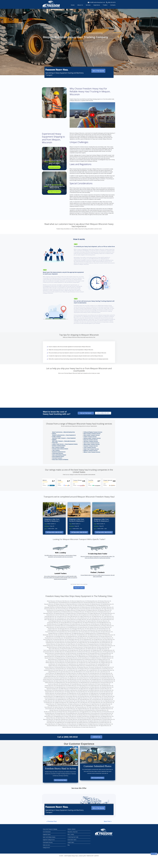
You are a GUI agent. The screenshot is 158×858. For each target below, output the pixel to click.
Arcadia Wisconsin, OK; (106, 721)
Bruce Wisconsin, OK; (97, 713)
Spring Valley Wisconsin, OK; (67, 622)
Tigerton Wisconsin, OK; (85, 616)
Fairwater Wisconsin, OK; (95, 691)
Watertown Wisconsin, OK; (93, 612)
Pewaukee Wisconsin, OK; (73, 636)
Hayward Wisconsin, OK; (61, 682)
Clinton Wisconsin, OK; (74, 699)
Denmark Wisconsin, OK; (49, 696)
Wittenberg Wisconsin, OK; (93, 601)
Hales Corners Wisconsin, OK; (62, 681)
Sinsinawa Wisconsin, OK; (62, 619)
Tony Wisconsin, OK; (61, 618)
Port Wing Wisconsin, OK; (87, 639)
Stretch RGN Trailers (72, 839)
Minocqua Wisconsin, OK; (98, 651)
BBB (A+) (45, 480)
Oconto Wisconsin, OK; (61, 641)
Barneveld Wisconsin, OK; (96, 715)
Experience (97, 5)
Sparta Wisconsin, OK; (82, 621)
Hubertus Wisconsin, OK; (74, 675)
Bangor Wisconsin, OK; (73, 715)
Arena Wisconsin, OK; (51, 722)
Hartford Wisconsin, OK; (98, 681)
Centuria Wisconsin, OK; (50, 708)
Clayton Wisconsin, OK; (97, 708)
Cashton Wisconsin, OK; (59, 707)
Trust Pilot (90, 480)
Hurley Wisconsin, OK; (96, 675)
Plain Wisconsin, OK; (60, 638)
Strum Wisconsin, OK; (88, 624)
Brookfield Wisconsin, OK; (73, 713)
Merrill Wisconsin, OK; (61, 661)
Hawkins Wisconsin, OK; (50, 682)
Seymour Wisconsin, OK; (95, 627)
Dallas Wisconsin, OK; (96, 693)
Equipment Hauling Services (58, 451)
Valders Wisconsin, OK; (75, 608)
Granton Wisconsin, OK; (48, 679)
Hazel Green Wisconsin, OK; (73, 682)
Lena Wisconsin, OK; (83, 662)
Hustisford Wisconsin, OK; (107, 675)
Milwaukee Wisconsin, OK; (73, 651)
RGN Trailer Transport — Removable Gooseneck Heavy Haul (63, 441)
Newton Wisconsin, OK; (93, 648)
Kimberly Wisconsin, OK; (49, 670)
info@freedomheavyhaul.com (97, 2)
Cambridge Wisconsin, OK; (54, 705)
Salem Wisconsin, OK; (51, 627)
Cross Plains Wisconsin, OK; (96, 702)
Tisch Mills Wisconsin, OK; (97, 616)
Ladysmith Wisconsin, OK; (54, 671)
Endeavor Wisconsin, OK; (72, 691)
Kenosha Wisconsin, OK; (62, 668)
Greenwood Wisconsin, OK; (49, 681)
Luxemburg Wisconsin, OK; (103, 664)
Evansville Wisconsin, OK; (83, 691)
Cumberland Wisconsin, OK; (62, 704)
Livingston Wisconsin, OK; (106, 662)
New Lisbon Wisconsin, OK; (105, 647)
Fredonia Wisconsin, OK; (84, 685)
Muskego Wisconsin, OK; (105, 655)
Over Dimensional (46, 831)
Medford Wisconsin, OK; (97, 658)
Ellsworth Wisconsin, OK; (96, 690)
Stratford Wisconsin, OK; (76, 624)
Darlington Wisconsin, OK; (107, 693)
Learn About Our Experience (54, 191)
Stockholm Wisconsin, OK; (53, 624)
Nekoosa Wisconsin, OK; (85, 645)
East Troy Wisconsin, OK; (95, 698)
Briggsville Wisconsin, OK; (87, 711)
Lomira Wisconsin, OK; (63, 664)
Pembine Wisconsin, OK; (109, 635)
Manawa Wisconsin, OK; (65, 665)
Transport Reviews (77, 480)
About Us (80, 5)
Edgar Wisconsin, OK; (85, 688)
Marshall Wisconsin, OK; (95, 656)
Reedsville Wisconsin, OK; (104, 633)
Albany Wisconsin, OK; (95, 725)
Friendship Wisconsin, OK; (107, 685)
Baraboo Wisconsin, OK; (84, 715)
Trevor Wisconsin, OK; (71, 618)
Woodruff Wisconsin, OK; (54, 602)
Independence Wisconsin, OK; (51, 676)
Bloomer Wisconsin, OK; (55, 710)
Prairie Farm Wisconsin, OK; (51, 631)
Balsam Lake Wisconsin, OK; (106, 724)
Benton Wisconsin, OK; (73, 718)
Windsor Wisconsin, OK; (108, 607)
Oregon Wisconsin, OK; (84, 642)
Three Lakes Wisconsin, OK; (73, 616)
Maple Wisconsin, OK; (104, 665)
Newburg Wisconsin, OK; (81, 648)
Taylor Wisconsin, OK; (107, 615)
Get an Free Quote (85, 413)
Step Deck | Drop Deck (72, 831)
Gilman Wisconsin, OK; (96, 687)
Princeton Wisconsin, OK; (86, 631)
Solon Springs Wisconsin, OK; (95, 619)
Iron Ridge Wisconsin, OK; (73, 676)
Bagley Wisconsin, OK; (84, 724)
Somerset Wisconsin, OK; (108, 619)
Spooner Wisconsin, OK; (104, 621)
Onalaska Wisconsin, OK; (106, 641)
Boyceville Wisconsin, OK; (75, 711)
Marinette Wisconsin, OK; (62, 667)
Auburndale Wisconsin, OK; (51, 724)
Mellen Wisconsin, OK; (108, 658)
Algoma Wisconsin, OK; (106, 725)
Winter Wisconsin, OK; (52, 601)
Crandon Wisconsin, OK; (73, 702)
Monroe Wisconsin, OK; (73, 653)
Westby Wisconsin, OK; (97, 604)
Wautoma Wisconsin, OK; (103, 602)
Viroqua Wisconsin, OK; (61, 610)
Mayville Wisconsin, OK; (61, 658)
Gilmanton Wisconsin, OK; (107, 687)
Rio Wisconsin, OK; (97, 624)
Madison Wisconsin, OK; (54, 665)
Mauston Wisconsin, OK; (50, 658)
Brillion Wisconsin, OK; (98, 711)
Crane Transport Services (90, 447)
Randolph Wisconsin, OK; (54, 633)
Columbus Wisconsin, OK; (81, 701)
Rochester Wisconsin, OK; (62, 625)
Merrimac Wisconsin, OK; (84, 661)
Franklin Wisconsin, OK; (50, 685)
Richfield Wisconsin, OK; (84, 635)
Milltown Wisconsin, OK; (51, 662)
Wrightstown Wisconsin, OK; (78, 602)
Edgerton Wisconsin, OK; (96, 688)
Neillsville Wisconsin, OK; (84, 656)
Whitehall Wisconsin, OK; (93, 605)
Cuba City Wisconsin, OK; (108, 702)
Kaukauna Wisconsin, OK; (51, 668)
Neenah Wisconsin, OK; (73, 656)
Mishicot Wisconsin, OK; (50, 653)
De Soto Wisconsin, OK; (73, 695)
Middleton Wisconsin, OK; (106, 661)
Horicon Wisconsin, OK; (50, 675)
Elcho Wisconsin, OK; (106, 688)
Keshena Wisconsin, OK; (74, 668)
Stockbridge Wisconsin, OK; (104, 622)
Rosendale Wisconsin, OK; (74, 625)
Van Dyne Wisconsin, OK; (87, 608)
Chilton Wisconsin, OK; (72, 708)
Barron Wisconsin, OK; (107, 715)
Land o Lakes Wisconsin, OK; (103, 671)
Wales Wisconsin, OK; (83, 610)
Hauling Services (46, 847)
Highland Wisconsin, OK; (62, 673)
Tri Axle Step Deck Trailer (97, 554)
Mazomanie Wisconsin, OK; (73, 658)
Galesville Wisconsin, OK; (50, 687)
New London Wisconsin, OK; (55, 648)
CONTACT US (96, 737)
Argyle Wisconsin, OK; (62, 722)
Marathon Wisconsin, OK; (50, 667)
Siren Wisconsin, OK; (73, 619)
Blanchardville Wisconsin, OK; (86, 719)
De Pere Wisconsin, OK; (62, 695)
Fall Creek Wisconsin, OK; (107, 691)
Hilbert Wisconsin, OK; (73, 673)
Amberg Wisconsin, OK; (52, 721)
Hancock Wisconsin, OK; (86, 681)
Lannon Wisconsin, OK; (51, 673)
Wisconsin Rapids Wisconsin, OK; (79, 601)
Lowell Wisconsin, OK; (73, 664)
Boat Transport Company (58, 447)
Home (72, 5)
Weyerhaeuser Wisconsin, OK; (68, 605)
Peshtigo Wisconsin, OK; (61, 636)
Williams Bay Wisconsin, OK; (75, 607)
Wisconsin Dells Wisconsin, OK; (64, 601)
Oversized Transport (57, 458)
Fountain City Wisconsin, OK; (90, 684)
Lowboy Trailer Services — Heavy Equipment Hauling (64, 444)
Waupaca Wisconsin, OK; (61, 613)
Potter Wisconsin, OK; (51, 641)
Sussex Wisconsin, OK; (96, 615)
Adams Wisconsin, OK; (75, 725)
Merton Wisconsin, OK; (95, 661)
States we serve (46, 845)
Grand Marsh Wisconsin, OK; (107, 678)
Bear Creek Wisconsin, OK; (72, 716)
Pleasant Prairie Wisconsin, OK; (96, 638)
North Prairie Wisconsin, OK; (62, 650)
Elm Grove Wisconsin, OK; (107, 690)
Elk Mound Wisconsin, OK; (60, 690)
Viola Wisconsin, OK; (51, 610)
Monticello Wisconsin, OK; (96, 653)
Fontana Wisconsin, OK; (66, 684)
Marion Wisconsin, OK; (73, 667)
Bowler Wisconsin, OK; (64, 711)
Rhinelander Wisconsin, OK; (49, 635)
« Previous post (51, 821)
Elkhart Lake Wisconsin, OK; (72, 690)
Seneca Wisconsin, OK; (84, 627)
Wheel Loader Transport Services (92, 444)
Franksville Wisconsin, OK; (62, 685)
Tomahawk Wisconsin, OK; (50, 618)
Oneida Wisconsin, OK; (51, 642)
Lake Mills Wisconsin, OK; (79, 671)
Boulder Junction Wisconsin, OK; (51, 711)
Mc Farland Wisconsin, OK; (86, 658)
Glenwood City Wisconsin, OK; (53, 688)
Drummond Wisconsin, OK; (51, 698)
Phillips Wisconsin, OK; (95, 636)
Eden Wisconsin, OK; (75, 688)
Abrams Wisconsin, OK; (64, 725)
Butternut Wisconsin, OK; (75, 704)
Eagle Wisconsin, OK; (72, 698)
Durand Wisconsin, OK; (62, 698)
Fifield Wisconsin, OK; (73, 693)
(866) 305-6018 (111, 2)
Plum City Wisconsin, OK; (49, 639)
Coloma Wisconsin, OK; (70, 701)
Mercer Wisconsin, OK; (51, 661)
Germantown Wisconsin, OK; (74, 687)
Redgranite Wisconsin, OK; (80, 633)
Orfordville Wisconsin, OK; (95, 642)
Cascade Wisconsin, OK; (105, 705)
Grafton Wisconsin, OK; (95, 678)
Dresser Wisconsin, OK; (109, 696)
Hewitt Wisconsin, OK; (97, 682)
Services (88, 5)
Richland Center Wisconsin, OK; (97, 635)
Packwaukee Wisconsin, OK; (94, 644)
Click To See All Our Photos (98, 777)
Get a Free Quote (98, 71)
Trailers (105, 5)
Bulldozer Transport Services (91, 450)
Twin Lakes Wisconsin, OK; (95, 618)
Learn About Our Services (54, 167)
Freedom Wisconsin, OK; (95, 685)
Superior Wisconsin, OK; (75, 615)
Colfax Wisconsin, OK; (60, 701)
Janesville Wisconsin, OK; (107, 676)
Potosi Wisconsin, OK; (110, 639)
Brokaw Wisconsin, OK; (62, 713)
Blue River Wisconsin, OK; (80, 710)
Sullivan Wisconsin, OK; (51, 615)
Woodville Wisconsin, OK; (66, 602)
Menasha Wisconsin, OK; (64, 659)
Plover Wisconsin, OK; (108, 638)
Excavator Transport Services (91, 446)
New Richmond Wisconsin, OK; (69, 648)
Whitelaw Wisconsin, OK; (104, 605)
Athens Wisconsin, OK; (106, 722)
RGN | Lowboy (60, 553)
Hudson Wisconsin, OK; (85, 675)
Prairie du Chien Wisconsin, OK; (90, 630)
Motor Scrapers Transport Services (92, 433)
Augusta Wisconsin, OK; (63, 724)
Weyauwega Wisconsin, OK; (54, 605)
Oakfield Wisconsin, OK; (109, 650)
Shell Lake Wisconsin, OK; (92, 628)
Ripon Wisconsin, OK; (106, 624)
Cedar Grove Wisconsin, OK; (95, 707)
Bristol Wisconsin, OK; (109, 711)
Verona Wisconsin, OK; (98, 608)
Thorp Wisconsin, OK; (62, 616)
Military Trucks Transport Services (92, 452)
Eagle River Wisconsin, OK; (84, 698)
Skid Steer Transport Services (91, 441)
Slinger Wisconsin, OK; (83, 619)
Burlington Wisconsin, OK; (52, 715)
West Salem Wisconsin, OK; (85, 604)
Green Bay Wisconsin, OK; (73, 679)
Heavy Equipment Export (58, 456)
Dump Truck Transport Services (91, 449)
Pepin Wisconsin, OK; (51, 636)
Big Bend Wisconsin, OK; (93, 718)
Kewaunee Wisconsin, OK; (98, 668)
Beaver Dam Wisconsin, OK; (85, 716)
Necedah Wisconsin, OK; (61, 656)
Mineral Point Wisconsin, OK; (85, 651)
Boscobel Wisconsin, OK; (102, 710)
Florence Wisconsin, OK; (107, 682)
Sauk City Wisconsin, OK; (62, 627)
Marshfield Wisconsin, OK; (107, 656)
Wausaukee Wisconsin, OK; (91, 602)
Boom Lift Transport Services (91, 439)
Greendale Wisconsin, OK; (97, 679)
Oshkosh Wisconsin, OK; (51, 644)
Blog (68, 845)
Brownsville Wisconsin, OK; (86, 713)
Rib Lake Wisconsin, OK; (61, 635)
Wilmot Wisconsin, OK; (87, 607)
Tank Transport (56, 450)
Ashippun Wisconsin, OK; (84, 722)
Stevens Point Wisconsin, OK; (91, 622)
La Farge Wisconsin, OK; (82, 670)
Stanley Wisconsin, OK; (79, 622)
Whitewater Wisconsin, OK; (50, 607)
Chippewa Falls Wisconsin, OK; (84, 708)
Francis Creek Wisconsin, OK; (103, 684)
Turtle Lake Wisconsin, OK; (83, 618)
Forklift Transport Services (90, 436)
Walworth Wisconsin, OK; (93, 610)
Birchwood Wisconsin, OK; (106, 718)
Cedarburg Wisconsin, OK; (108, 707)
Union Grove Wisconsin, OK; (63, 608)
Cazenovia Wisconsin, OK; (82, 707)
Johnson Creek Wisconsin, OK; (62, 678)
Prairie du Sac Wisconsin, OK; (104, 630)
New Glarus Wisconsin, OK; (79, 647)
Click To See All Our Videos (60, 780)
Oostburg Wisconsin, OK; (73, 642)
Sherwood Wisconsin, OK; (104, 628)
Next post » (108, 821)
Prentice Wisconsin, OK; (63, 631)
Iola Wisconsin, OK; (62, 676)
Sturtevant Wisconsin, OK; (109, 613)
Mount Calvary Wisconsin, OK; (54, 655)
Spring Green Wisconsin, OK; (53, 622)
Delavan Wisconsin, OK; (107, 695)
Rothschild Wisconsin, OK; (97, 625)
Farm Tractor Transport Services (91, 442)
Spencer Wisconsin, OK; (93, 621)
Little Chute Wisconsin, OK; (94, 662)
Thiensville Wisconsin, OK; (50, 616)
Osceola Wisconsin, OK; (107, 642)
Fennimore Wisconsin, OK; (63, 693)
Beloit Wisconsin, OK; (62, 718)
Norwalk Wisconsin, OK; (74, 650)
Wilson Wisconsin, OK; (97, 607)
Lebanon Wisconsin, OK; (72, 662)
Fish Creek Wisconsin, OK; (84, 693)
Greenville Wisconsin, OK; (109, 679)
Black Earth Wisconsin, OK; (49, 719)
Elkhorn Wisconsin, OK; (84, 690)
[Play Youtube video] (92, 115)
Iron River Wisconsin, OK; (85, 676)
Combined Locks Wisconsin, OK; (94, 701)
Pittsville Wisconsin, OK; (50, 638)
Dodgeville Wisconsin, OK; (61, 696)
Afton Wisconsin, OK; (85, 725)
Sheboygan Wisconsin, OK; (65, 628)
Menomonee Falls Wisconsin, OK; (78, 659)
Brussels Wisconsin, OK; (107, 713)
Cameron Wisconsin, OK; (65, 705)
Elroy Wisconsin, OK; (61, 691)
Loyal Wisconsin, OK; (83, 664)
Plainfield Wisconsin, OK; (71, 638)
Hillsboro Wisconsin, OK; (84, 673)
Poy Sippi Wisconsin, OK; (65, 630)
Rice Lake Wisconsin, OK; (72, 635)
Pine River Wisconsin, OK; (106, 636)
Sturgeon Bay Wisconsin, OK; (96, 613)
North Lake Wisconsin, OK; (50, 650)
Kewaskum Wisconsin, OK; (86, 668)
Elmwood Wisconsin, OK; (50, 691)
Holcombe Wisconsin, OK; (95, 673)
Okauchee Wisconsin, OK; (85, 641)
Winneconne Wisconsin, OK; (50, 608)
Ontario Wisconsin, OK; (61, 642)
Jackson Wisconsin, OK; (96, 676)
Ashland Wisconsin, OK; (95, 722)
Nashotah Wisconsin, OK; (50, 656)
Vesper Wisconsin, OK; (108, 608)
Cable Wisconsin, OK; (86, 704)
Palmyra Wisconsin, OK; (106, 644)
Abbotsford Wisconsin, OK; (53, 725)
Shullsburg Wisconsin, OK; (53, 630)
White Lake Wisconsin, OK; (81, 605)
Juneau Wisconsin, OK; (109, 667)
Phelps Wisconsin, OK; (84, 636)
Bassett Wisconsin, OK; (49, 716)
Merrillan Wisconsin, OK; (72, 661)
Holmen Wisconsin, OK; (107, 673)
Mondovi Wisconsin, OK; (61, 653)
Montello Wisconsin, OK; (84, 653)
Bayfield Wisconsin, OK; (60, 716)
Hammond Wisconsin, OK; (75, 681)
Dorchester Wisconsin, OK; (73, 696)
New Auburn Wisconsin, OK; (108, 645)
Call (103, 413)
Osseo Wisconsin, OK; (63, 644)
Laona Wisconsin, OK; (62, 662)
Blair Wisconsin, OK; (74, 719)
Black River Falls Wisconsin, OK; (63, 719)
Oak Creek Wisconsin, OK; (86, 650)
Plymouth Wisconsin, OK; (60, 639)
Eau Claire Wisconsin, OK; (107, 698)
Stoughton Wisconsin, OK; (65, 624)
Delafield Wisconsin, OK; (96, 695)
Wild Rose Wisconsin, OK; (63, 607)
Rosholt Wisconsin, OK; (85, 625)
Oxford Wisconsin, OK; (83, 644)
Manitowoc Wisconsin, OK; (93, 665)
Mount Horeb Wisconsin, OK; (68, 655)
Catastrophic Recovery (57, 453)
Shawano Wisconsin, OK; (53, 628)
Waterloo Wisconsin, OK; (80, 612)
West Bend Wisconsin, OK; (73, 604)
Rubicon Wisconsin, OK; (108, 625)
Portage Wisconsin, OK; (99, 639)
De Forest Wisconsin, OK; (51, 695)
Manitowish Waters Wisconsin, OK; (79, 665)
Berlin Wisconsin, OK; (83, 718)
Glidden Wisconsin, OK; (65, 688)
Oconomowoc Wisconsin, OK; (49, 651)
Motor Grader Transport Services (92, 435)
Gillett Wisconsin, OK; (86, 687)
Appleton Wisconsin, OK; (95, 721)
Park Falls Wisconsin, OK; (61, 645)
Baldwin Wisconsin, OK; (94, 724)
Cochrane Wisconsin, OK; (97, 699)
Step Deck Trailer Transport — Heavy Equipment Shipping (64, 438)
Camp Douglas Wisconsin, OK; (78, 705)
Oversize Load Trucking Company (60, 448)
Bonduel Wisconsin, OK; (91, 710)
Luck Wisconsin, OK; (92, 664)
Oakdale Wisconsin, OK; (98, 650)
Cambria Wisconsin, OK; (106, 704)
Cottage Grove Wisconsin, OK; (61, 702)
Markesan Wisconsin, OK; (84, 667)
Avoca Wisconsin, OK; (74, 724)
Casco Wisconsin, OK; (49, 707)
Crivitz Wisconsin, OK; (85, 702)
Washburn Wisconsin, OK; (106, 610)
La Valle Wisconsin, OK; (94, 670)
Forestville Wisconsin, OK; (77, 684)
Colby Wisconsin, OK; (108, 699)
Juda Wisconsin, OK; (73, 678)
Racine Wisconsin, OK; (108, 631)
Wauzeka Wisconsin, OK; (50, 604)
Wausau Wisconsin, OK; (83, 613)
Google (59, 480)
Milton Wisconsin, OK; (62, 651)
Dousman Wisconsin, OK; (85, 696)
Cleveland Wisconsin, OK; (63, 699)
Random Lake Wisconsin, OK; (66, 633)
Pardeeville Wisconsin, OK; (49, 645)
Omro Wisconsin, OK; (96, 641)
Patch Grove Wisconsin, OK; (73, 645)
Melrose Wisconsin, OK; (53, 659)
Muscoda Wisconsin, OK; (93, 655)
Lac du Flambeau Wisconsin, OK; (106, 670)
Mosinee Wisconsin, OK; (107, 653)
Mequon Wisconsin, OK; (104, 659)
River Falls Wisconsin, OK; (50, 625)
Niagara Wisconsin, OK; (104, 648)
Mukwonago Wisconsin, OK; (81, 655)
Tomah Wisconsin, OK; (108, 616)
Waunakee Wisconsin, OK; (49, 613)
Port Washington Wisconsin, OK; (74, 639)
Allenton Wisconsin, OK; (67, 727)
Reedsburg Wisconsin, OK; (92, 633)
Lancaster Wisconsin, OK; (91, 671)
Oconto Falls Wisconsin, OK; (72, 641)
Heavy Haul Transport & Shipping (60, 459)
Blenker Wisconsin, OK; (107, 708)
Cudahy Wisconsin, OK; (51, 704)
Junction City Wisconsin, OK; (97, 667)
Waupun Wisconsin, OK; (72, 613)
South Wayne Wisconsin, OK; (70, 621)
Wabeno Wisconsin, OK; (72, 610)
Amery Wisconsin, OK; (63, 721)
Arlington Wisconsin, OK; (72, 722)
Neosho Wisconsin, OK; (96, 645)
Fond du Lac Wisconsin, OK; (54, 684)
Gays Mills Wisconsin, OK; (62, 687)
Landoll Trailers (60, 573)
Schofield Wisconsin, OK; (73, 627)
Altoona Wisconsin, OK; (109, 719)
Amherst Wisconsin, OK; (73, 721)
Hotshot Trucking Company (58, 445)
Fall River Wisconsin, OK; (50, 693)
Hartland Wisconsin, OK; (109, 681)
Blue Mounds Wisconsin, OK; (67, 710)
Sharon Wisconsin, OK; (106, 627)
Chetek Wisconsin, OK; (61, 708)
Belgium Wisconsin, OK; (96, 716)
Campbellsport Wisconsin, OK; (92, 705)
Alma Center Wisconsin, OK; (89, 727)
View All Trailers (79, 588)
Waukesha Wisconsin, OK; (105, 612)
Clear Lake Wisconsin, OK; (51, 699)
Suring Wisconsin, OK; (86, 615)
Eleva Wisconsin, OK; (49, 690)
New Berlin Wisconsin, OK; (53, 647)
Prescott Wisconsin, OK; (74, 631)
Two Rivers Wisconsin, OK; (108, 618)
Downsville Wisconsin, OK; (97, 696)
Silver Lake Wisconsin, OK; (50, 619)
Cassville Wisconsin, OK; (70, 707)
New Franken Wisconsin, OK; (65, 647)
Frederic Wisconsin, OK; (73, 685)
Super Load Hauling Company (59, 455)
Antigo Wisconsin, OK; (84, 721)
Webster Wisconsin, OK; (61, 604)
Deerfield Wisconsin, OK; (84, 695)
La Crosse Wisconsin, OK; (71, 670)
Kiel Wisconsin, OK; (108, 668)
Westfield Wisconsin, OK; (108, 604)
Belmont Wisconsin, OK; (51, 718)
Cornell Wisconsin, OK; (49, 702)
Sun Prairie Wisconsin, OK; (63, 615)
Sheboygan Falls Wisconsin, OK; (79, 628)
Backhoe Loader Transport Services (92, 438)
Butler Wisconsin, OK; (63, 715)
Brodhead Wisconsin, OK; (50, 713)
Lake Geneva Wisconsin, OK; (66, 671)
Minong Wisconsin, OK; (109, 651)
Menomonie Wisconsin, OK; (92, 659)
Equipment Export (47, 834)
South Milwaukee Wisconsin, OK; (56, 621)
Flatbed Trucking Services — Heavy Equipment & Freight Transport (64, 435)
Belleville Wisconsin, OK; (108, 716)
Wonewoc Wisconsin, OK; (105, 601)
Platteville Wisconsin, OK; (82, 638)
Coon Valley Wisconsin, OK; (108, 701)
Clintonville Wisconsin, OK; (85, 699)
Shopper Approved (107, 480)
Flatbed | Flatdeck (98, 572)
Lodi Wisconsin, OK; (52, 664)
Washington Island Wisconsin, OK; (55, 612)
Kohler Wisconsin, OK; (60, 670)
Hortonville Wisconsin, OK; (62, 675)
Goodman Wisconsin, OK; (84, 678)
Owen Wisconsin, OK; (72, 644)
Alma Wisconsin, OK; (78, 727)
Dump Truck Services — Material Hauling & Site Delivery (63, 432)
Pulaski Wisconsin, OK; (97, 631)
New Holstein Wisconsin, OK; (91, 647)
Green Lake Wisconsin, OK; (85, 679)
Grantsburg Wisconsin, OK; (60, 679)
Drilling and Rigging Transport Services (93, 432)
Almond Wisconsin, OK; (98, 719)
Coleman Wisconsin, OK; (48, 701)
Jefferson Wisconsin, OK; (49, 678)
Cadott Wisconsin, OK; (96, 704)
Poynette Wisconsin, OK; (76, 630)
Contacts (112, 5)
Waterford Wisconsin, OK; (69, 612)
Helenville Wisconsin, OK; (86, 682)
